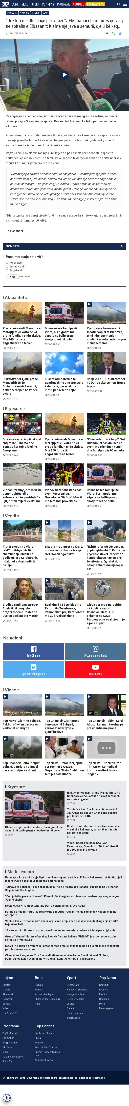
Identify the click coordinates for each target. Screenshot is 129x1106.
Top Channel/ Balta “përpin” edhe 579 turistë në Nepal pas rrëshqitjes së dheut (21, 766)
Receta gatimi (106, 1008)
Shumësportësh (75, 1013)
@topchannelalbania (95, 655)
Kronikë (6, 989)
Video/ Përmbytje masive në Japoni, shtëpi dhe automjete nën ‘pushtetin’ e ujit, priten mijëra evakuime (22, 497)
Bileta (38, 1038)
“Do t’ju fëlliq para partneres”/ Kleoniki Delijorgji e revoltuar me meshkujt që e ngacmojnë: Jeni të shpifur (62, 898)
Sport (35, 4)
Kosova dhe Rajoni (44, 994)
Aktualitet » (16, 297)
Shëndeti (104, 999)
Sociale (6, 1003)
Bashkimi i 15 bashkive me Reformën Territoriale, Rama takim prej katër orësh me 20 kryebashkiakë (64, 612)
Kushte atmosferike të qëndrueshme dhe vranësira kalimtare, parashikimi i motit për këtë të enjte (64, 386)
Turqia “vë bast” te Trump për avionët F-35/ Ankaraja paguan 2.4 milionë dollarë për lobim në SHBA (92, 815)
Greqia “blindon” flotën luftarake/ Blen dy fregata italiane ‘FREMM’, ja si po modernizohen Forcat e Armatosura (61, 938)
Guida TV (7, 1061)
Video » (12, 689)
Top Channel (33, 655)
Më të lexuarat (21, 871)
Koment (39, 989)
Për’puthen (8, 1038)
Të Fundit (36, 13)
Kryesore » (15, 408)
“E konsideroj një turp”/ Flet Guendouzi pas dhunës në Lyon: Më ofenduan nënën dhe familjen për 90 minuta (106, 447)
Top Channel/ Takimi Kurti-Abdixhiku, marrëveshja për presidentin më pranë (106, 724)
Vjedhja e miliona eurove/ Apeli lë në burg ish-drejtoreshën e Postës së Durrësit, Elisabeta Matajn (20, 612)
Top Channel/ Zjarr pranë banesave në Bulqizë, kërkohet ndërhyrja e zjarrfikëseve (62, 726)
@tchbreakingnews (33, 674)
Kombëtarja (73, 985)
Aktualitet (12, 13)
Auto (37, 1003)
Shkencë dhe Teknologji (47, 999)
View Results (24, 277)
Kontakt (39, 1042)
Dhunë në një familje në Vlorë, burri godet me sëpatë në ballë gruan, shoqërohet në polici (61, 336)
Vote (12, 276)
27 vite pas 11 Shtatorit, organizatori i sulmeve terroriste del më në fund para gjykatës (60, 930)
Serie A (71, 1008)
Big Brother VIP (10, 1033)
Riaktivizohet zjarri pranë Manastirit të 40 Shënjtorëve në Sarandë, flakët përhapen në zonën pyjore (20, 388)
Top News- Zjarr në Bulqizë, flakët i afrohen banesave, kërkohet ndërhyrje (22, 724)
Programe (63, 4)
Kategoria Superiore (77, 989)
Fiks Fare (7, 1047)
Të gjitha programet (13, 1056)
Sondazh (13, 246)
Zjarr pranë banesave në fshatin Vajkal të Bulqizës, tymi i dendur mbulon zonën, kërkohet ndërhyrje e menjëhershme (106, 338)
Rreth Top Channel (44, 1033)
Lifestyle (103, 989)
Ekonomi (7, 999)
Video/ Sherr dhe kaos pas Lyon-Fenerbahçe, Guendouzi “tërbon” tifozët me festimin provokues (63, 497)
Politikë (6, 985)
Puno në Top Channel (46, 1047)
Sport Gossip (73, 1017)
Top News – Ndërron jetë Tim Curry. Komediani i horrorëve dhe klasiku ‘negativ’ (104, 768)
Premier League (75, 999)
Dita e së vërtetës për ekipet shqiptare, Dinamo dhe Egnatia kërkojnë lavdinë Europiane (22, 447)
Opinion (39, 985)
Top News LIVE (95, 4)
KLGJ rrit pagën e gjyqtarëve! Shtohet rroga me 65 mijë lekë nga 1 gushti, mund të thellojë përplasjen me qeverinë (62, 947)
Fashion (103, 994)
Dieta (102, 1003)
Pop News (48, 4)
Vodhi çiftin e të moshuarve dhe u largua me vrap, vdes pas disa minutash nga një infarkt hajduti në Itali (61, 923)
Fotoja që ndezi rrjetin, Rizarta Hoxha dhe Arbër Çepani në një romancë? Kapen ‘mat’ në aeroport (60, 913)
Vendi (45, 13)
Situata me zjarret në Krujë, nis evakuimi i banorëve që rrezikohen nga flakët (64, 552)
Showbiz (104, 985)
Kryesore (24, 13)
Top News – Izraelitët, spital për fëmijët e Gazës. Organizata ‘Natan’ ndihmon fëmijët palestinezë (64, 768)
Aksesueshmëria (44, 1060)
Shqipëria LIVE (10, 1042)
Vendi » (12, 515)
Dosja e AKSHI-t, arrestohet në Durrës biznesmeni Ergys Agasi (106, 385)
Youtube (78, 4)
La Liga (70, 1003)
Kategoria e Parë (76, 994)
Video (25, 4)
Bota (39, 978)
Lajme (14, 4)
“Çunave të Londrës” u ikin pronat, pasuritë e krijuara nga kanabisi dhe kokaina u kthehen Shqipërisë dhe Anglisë (61, 888)
